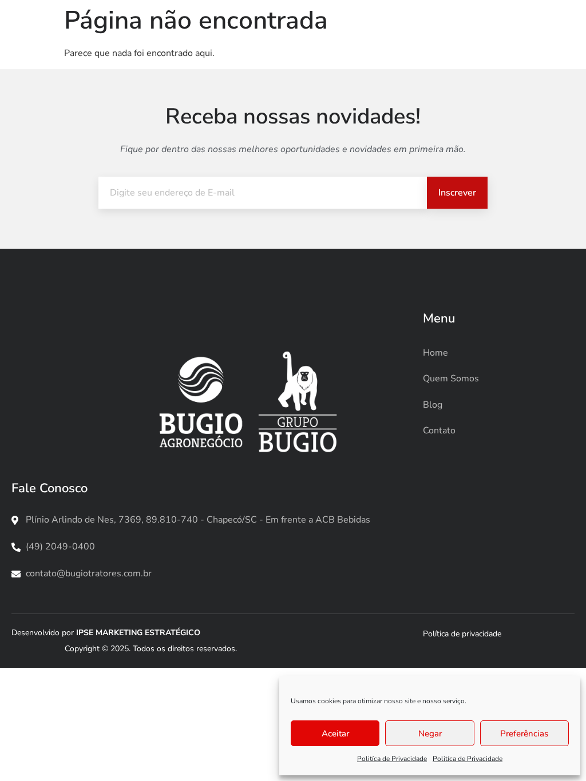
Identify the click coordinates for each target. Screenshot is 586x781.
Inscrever (457, 192)
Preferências (524, 733)
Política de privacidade (462, 633)
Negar (430, 733)
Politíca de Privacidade (392, 758)
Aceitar (335, 733)
